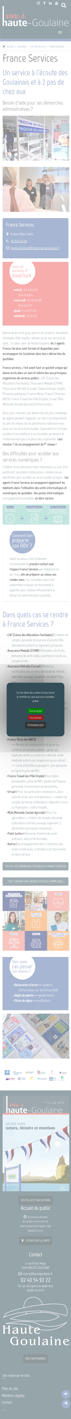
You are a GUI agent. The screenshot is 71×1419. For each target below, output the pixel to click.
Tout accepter (35, 710)
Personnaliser (35, 725)
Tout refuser (35, 717)
